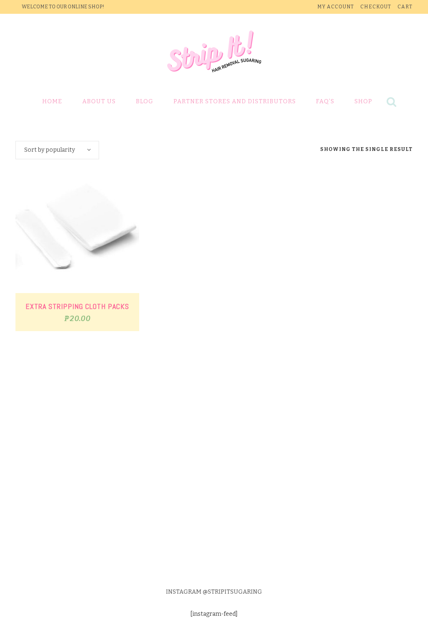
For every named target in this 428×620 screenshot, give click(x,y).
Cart (405, 7)
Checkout (375, 7)
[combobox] (57, 150)
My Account (335, 7)
